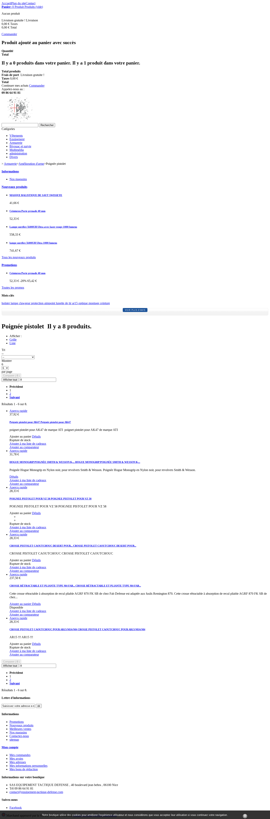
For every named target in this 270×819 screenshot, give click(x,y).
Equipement (17, 139)
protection (37, 303)
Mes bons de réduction (23, 769)
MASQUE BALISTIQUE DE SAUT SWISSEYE (35, 195)
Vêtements (16, 135)
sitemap (14, 739)
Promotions (9, 265)
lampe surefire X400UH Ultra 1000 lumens (33, 242)
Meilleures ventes (20, 729)
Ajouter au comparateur (24, 447)
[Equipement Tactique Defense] (26, 121)
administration (18, 153)
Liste (12, 343)
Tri (3, 350)
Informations (10, 171)
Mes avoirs (16, 758)
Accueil (6, 3)
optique (83, 303)
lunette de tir (64, 303)
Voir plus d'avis (135, 310)
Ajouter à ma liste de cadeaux (27, 443)
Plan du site (18, 3)
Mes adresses (17, 762)
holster (6, 303)
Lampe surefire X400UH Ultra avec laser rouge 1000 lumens (43, 226)
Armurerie (15, 142)
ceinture (105, 303)
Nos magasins (18, 179)
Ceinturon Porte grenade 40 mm (27, 210)
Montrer (7, 360)
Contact (30, 3)
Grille (13, 339)
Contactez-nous (19, 736)
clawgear (25, 303)
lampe (15, 303)
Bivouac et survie (20, 146)
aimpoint (50, 303)
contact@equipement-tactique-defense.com (36, 792)
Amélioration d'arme (31, 163)
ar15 (75, 303)
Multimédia (16, 150)
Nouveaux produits (14, 187)
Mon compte (10, 747)
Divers (13, 157)
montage (94, 303)
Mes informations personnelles (28, 765)
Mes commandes (19, 755)
